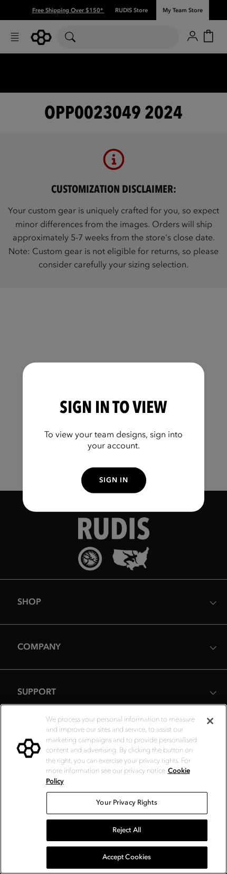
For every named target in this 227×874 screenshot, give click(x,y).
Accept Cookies (127, 857)
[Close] (210, 721)
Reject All (126, 830)
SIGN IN (113, 480)
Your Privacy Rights (126, 802)
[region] (113, 789)
